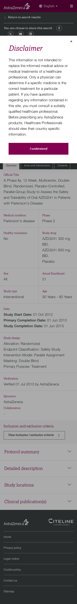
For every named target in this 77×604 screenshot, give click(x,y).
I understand (38, 148)
